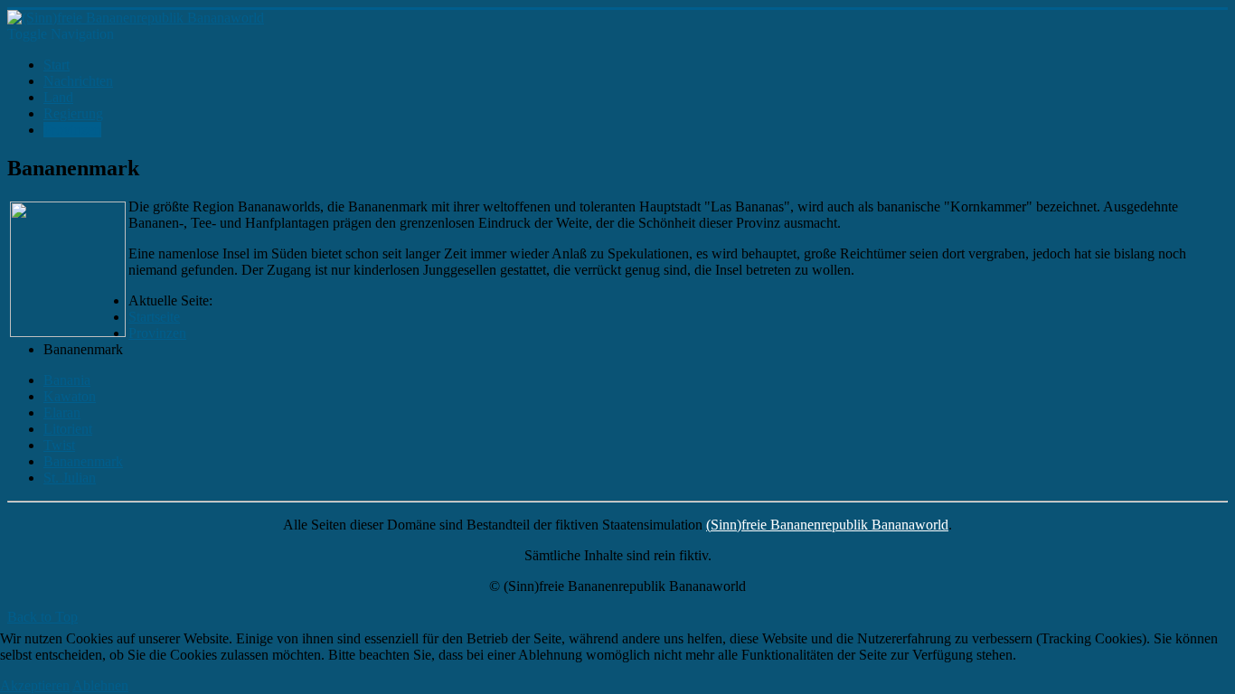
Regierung (73, 113)
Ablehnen (100, 685)
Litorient (67, 428)
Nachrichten (78, 81)
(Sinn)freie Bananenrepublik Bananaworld (827, 524)
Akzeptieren (35, 685)
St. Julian (69, 477)
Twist (59, 445)
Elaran (61, 412)
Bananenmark (83, 461)
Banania (66, 380)
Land (58, 97)
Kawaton (69, 396)
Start (56, 64)
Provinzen (72, 129)
